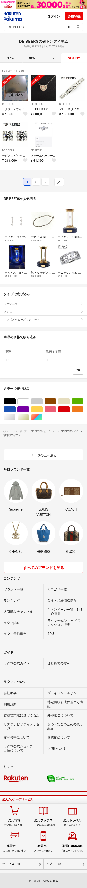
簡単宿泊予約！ (72, 822)
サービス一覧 (11, 864)
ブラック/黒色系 (15, 401)
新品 (32, 58)
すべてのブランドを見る (43, 567)
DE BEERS (8, 103)
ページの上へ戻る (44, 455)
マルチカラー (42, 417)
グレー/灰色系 (42, 401)
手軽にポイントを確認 (72, 848)
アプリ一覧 (53, 864)
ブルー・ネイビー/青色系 (15, 409)
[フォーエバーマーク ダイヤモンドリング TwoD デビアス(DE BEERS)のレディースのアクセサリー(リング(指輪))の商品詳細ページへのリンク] (43, 134)
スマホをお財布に (43, 848)
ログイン (53, 16)
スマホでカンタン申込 (14, 848)
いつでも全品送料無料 (43, 822)
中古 (51, 58)
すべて (11, 58)
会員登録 (74, 16)
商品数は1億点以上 (14, 822)
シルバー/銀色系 (15, 417)
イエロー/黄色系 (42, 409)
